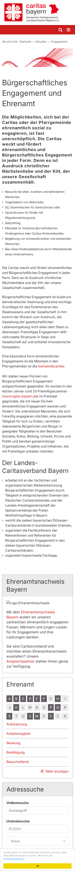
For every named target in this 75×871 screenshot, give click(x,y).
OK (37, 865)
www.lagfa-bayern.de (20, 396)
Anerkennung (16, 724)
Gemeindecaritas (51, 366)
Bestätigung (15, 752)
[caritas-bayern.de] (37, 12)
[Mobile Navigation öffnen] (69, 30)
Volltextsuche (17, 803)
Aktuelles (41, 41)
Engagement (59, 41)
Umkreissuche (18, 821)
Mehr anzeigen (57, 771)
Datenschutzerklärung (13, 858)
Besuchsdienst (17, 762)
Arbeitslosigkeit (18, 733)
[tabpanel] (37, 57)
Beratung (13, 743)
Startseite (25, 41)
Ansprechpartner (20, 661)
